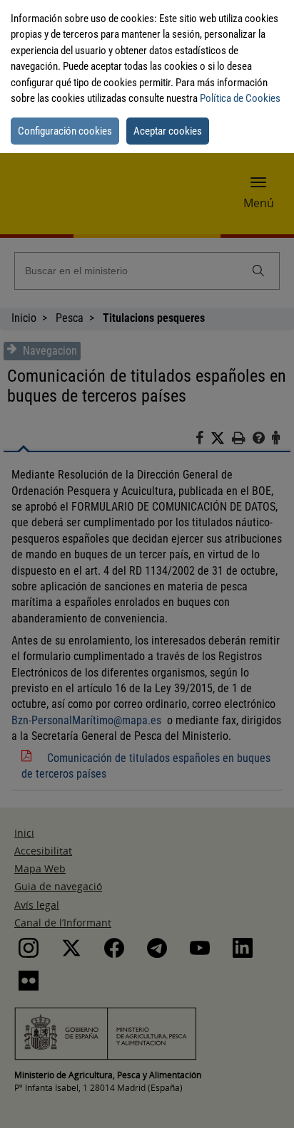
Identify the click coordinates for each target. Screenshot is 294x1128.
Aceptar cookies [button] (167, 131)
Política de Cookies (240, 98)
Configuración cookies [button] (65, 131)
